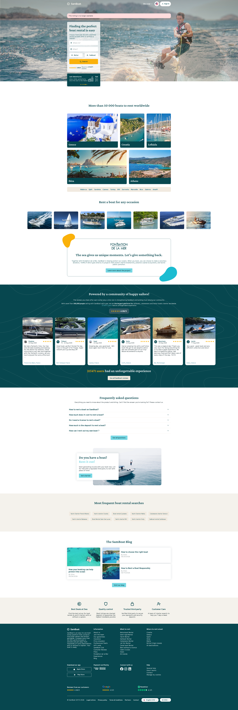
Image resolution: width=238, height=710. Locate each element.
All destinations (152, 645)
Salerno (148, 189)
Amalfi (155, 189)
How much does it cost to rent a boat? (86, 414)
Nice (141, 189)
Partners (128, 700)
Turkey (112, 189)
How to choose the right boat (134, 552)
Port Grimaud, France (63, 363)
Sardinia (97, 189)
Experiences (98, 656)
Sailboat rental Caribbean (157, 519)
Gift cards (97, 645)
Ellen (73, 574)
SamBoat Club (99, 647)
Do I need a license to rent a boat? (84, 420)
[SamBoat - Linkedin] (129, 669)
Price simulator (99, 641)
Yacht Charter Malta (138, 514)
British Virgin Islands (154, 643)
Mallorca (83, 189)
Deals (122, 652)
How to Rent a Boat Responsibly (135, 568)
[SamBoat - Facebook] (121, 669)
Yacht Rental (125, 637)
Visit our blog (119, 585)
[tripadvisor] (143, 687)
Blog (95, 658)
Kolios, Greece (191, 363)
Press (96, 652)
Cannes (105, 189)
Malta (149, 641)
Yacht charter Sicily (138, 519)
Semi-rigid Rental (126, 634)
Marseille (134, 189)
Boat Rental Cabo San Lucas (101, 519)
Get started (85, 475)
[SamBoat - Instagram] (125, 669)
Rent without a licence (128, 647)
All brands (123, 654)
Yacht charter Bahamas (79, 519)
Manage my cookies (154, 675)
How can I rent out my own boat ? (84, 430)
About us (97, 632)
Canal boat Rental (126, 645)
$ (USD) (165, 700)
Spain (149, 637)
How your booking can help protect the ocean (81, 570)
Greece (149, 634)
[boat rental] (74, 3)
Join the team (99, 634)
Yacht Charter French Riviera (80, 514)
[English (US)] (157, 3)
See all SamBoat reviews (119, 378)
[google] (106, 687)
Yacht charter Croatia (101, 514)
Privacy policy (102, 700)
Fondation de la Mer (101, 654)
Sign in (166, 3)
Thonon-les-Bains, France (32, 363)
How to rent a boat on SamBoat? (84, 409)
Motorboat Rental (126, 632)
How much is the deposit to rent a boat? (87, 425)
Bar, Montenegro (159, 363)
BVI (118, 189)
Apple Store (81, 669)
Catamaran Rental (126, 641)
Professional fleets (101, 643)
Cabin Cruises (125, 650)
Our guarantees (99, 637)
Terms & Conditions (116, 700)
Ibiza (148, 639)
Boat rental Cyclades (120, 514)
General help (151, 668)
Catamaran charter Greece (158, 514)
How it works (151, 670)
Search (85, 61)
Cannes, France (94, 363)
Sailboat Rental (125, 639)
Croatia (149, 632)
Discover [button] (147, 4)
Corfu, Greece (126, 363)
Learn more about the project (119, 270)
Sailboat (92, 55)
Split (90, 189)
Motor (76, 55)
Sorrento (125, 189)
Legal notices (91, 700)
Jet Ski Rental (125, 643)
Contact (150, 672)
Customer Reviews (100, 650)
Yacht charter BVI (121, 519)
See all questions (119, 438)
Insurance (97, 639)
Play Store (81, 674)
